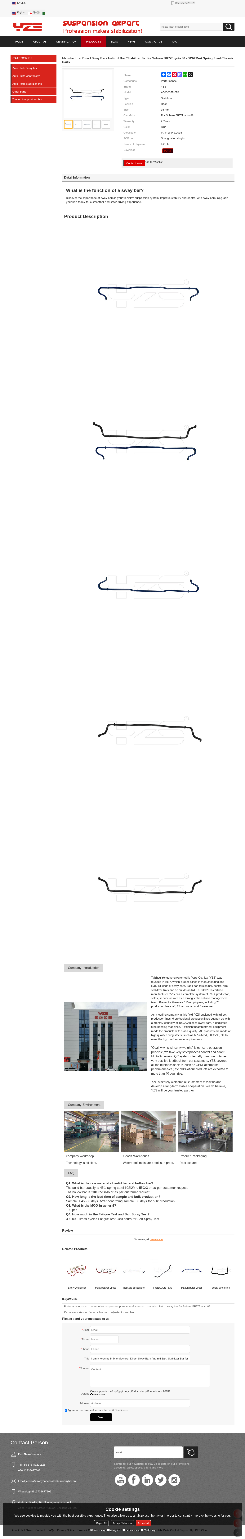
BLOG (114, 41)
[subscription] (191, 1452)
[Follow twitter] (161, 1480)
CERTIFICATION (66, 41)
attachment (99, 1394)
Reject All (101, 1523)
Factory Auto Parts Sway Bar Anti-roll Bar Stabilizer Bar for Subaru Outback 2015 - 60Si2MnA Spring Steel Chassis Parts (163, 1288)
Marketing (149, 1530)
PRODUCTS (93, 41)
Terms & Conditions (115, 1410)
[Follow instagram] (174, 1480)
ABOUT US (40, 41)
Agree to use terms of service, (97, 1410)
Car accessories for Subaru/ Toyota (85, 1312)
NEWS (132, 41)
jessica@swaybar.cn (38, 1480)
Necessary (99, 1530)
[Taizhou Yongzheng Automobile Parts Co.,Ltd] (28, 26)
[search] (228, 27)
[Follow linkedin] (147, 1480)
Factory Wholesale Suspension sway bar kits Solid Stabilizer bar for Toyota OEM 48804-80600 (220, 1288)
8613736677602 (41, 1491)
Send (101, 1417)
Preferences (132, 1530)
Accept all (143, 1523)
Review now (156, 1239)
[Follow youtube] (120, 1480)
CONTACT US (153, 41)
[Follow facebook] (134, 1480)
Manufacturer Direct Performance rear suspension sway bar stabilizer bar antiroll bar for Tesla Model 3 (105, 1288)
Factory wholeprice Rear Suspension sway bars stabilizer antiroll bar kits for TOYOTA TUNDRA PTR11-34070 (76, 1288)
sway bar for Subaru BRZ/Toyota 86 (188, 1306)
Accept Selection (122, 1523)
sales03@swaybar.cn (63, 1480)
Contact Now (134, 163)
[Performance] (167, 150)
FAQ (174, 41)
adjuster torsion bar (122, 1312)
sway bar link (155, 1306)
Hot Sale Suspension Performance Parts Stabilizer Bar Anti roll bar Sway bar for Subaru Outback (134, 1288)
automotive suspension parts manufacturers (117, 1306)
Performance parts (75, 1306)
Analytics (115, 1530)
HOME (19, 41)
